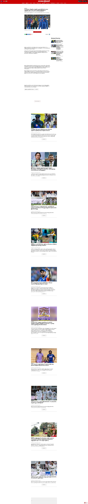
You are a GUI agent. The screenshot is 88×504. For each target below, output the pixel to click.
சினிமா (34, 3)
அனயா (45, 444)
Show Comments (37, 101)
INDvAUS (37, 89)
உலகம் (31, 3)
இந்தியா (27, 3)
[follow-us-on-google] (49, 34)
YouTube (61, 3)
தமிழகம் (23, 3)
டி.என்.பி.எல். (35, 328)
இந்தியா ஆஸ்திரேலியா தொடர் (29, 89)
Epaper (86, 502)
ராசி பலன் (48, 3)
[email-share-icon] (30, 34)
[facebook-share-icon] (27, 34)
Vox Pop (65, 3)
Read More (44, 139)
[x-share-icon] (26, 34)
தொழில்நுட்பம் (53, 3)
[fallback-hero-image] (53, 41)
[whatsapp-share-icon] (25, 34)
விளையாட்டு (39, 3)
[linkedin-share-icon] (29, 34)
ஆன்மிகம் (43, 3)
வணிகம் (57, 3)
